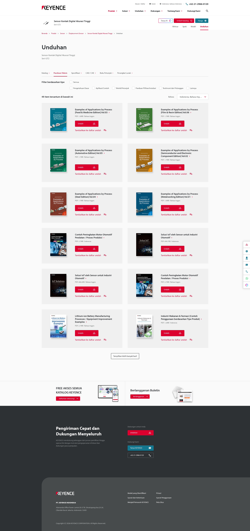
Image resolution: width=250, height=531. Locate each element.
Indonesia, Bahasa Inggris (191, 96)
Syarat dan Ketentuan (136, 498)
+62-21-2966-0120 (198, 3)
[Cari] (207, 11)
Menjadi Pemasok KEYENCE (138, 502)
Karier (154, 4)
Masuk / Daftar (140, 4)
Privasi (158, 493)
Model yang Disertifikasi (137, 493)
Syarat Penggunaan (163, 498)
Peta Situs (160, 502)
